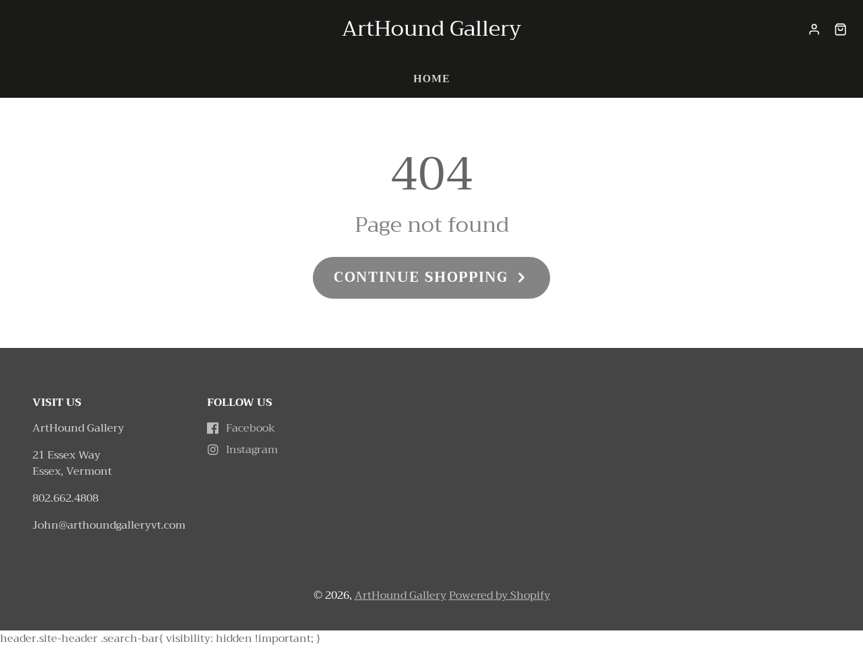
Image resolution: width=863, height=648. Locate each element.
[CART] (840, 29)
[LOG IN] (814, 29)
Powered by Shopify (499, 595)
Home (431, 79)
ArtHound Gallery (400, 595)
